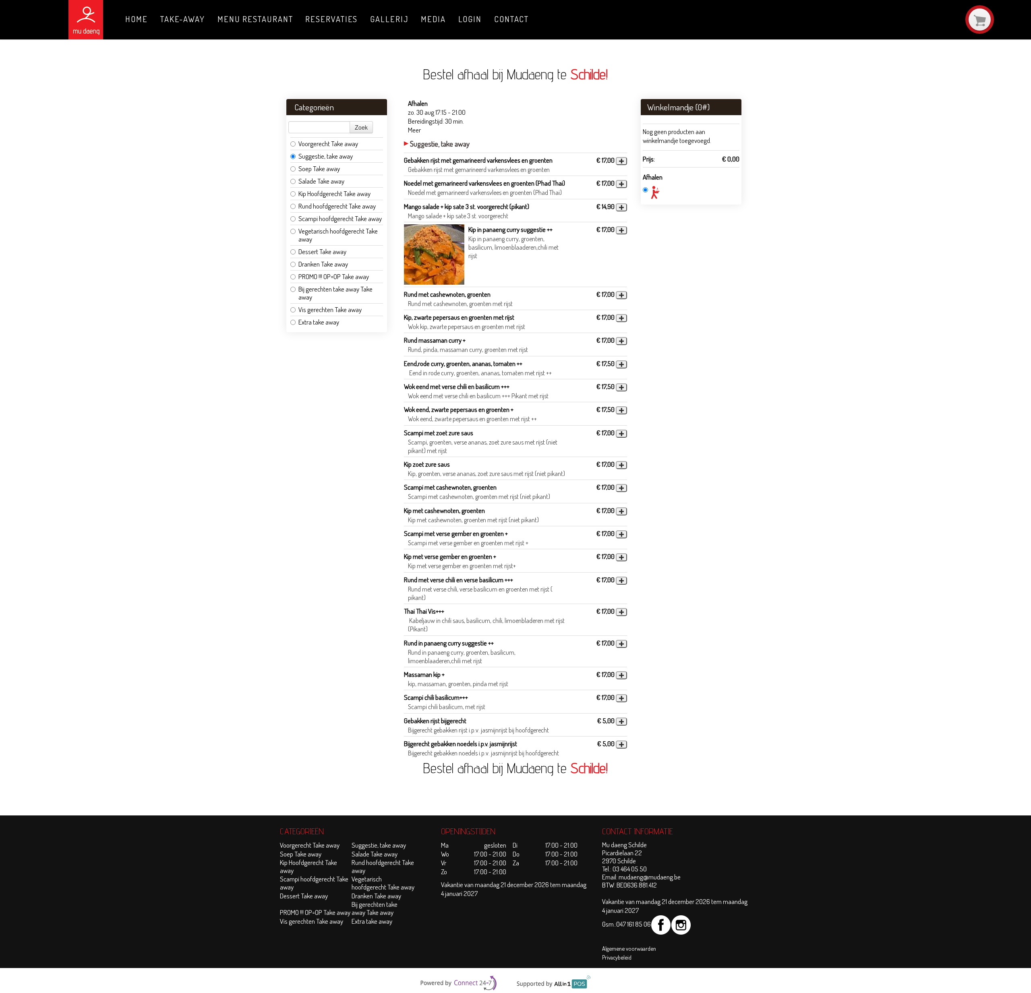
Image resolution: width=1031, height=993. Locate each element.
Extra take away (319, 322)
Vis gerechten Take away (330, 309)
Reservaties (331, 19)
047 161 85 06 (633, 924)
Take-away (182, 19)
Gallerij (389, 19)
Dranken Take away (323, 264)
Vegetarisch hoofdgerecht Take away (338, 235)
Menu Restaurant (255, 19)
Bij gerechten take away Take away (335, 293)
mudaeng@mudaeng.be (650, 877)
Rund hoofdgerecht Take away (337, 206)
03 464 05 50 (630, 869)
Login (470, 19)
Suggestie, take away (325, 156)
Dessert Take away (322, 251)
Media (433, 19)
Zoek (361, 127)
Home (136, 19)
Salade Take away (321, 181)
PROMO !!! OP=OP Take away (333, 276)
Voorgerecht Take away (328, 143)
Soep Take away (319, 168)
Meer (414, 130)
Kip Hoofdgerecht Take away (334, 193)
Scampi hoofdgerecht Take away (340, 218)
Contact (511, 19)
